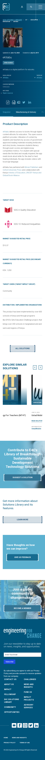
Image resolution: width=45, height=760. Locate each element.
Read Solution (8, 421)
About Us (9, 684)
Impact (7, 689)
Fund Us (28, 692)
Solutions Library (12, 19)
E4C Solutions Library (11, 700)
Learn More (22, 520)
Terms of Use (25, 742)
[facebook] (17, 102)
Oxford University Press (12, 170)
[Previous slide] (35, 367)
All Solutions (22, 348)
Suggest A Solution (22, 477)
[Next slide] (40, 367)
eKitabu (5, 78)
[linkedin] (29, 102)
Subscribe (9, 662)
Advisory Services (28, 706)
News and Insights (29, 685)
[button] (40, 6)
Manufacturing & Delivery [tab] (26, 112)
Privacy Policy (9, 742)
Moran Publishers (32, 167)
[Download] (8, 102)
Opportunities (11, 712)
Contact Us (10, 679)
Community (10, 707)
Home (6, 737)
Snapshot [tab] (6, 112)
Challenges (30, 679)
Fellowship (10, 694)
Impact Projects (29, 698)
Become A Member (22, 608)
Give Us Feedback (22, 557)
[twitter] (23, 102)
